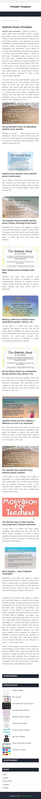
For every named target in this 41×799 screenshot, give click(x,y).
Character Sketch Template (21, 730)
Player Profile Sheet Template (21, 743)
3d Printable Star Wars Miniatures (23, 703)
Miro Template (16, 697)
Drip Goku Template (18, 736)
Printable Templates (20, 6)
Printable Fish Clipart (18, 750)
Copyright (6, 784)
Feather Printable (17, 690)
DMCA (5, 774)
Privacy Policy (7, 781)
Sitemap (5, 788)
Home (4, 20)
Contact (5, 778)
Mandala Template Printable (21, 717)
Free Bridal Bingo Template (20, 710)
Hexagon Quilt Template (19, 723)
